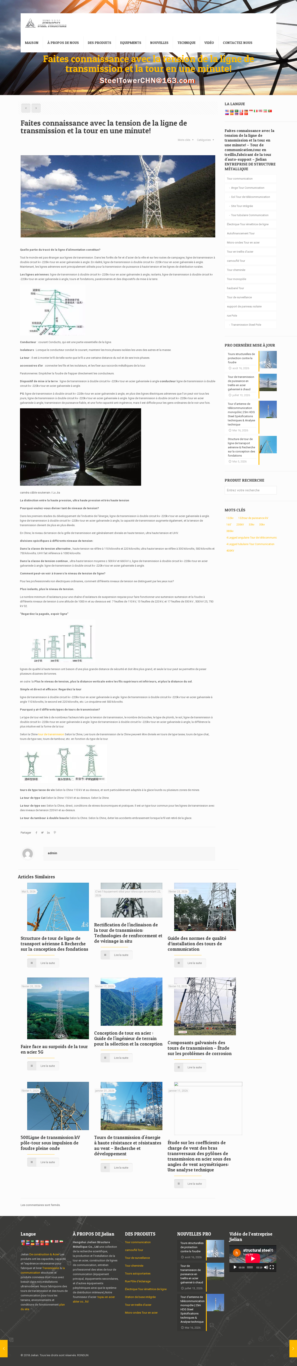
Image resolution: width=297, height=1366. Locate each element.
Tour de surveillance (239, 297)
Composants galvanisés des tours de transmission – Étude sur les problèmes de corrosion (200, 1048)
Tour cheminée (236, 270)
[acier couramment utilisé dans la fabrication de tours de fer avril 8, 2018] (293, 1348)
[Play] (235, 1267)
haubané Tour (235, 288)
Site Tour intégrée (242, 206)
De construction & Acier (44, 1254)
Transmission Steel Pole (246, 324)
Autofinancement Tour (241, 233)
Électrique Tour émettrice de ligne (248, 224)
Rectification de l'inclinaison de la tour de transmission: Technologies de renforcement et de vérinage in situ (128, 933)
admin (52, 853)
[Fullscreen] (272, 1267)
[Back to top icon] (271, 1355)
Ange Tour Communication (247, 187)
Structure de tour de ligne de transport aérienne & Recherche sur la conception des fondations (54, 944)
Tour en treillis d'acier (240, 251)
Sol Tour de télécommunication (250, 196)
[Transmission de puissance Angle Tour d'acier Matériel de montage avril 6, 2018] (4, 1348)
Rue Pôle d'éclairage (137, 1281)
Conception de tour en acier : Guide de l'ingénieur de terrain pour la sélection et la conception (128, 1038)
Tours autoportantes (137, 1273)
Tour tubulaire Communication (250, 215)
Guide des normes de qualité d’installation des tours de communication (197, 944)
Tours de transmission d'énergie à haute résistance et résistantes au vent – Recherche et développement (127, 1145)
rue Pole (232, 315)
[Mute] (266, 1267)
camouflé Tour (236, 260)
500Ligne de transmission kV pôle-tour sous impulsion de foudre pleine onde (50, 1143)
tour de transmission (51, 734)
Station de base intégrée (140, 1297)
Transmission (51, 1268)
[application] (252, 1258)
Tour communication (240, 178)
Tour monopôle (236, 279)
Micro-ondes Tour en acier (243, 242)
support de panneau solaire (244, 306)
